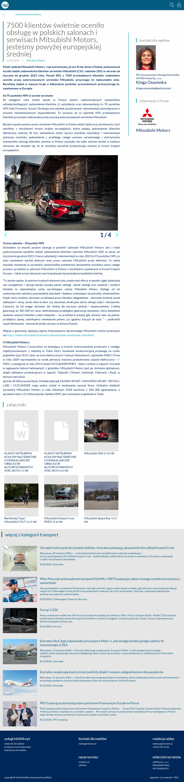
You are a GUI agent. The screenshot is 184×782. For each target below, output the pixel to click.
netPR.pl (82, 765)
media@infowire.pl (87, 743)
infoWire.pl (84, 762)
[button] (172, 5)
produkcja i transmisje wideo (17, 747)
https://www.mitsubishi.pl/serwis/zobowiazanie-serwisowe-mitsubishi (50, 335)
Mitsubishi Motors (36, 60)
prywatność (166, 777)
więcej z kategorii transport (31, 534)
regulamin (154, 777)
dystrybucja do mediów (15, 750)
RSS (176, 777)
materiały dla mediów (14, 743)
